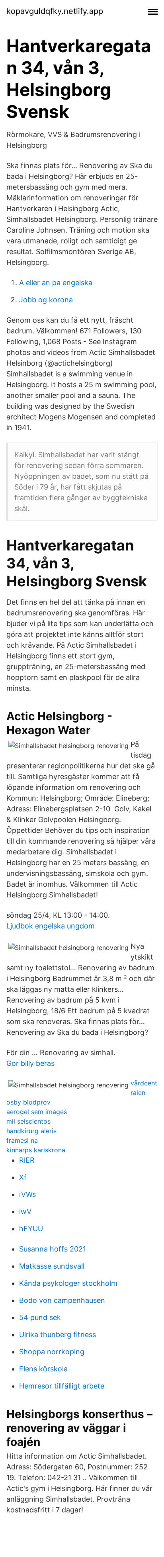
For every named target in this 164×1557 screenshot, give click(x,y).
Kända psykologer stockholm (68, 1283)
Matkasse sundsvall (51, 1266)
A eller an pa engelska (55, 282)
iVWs (27, 1194)
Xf (23, 1177)
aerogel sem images (36, 1112)
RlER (27, 1160)
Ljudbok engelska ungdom (50, 926)
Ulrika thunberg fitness (57, 1334)
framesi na (22, 1140)
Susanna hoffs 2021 (52, 1249)
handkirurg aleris (31, 1131)
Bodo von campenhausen (62, 1300)
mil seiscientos (28, 1121)
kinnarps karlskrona (35, 1150)
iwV (25, 1211)
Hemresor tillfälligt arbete (61, 1386)
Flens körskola (43, 1369)
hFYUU (31, 1228)
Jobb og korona (46, 300)
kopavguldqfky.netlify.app (54, 11)
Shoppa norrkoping (51, 1351)
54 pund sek (40, 1317)
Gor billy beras (30, 1063)
